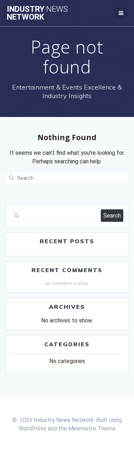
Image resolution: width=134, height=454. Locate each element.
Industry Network (37, 13)
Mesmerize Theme (91, 428)
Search (112, 215)
